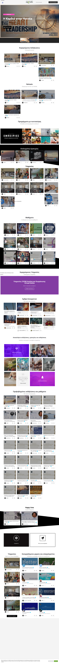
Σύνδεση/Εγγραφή (39, 2)
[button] (1, 21)
